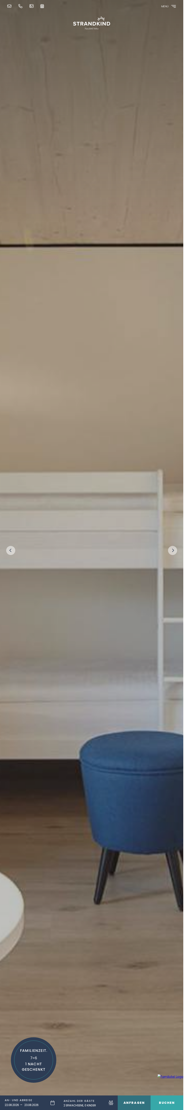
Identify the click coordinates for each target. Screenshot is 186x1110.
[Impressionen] (32, 6)
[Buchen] (43, 6)
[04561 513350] (21, 6)
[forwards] (172, 550)
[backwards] (10, 550)
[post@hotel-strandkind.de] (10, 6)
